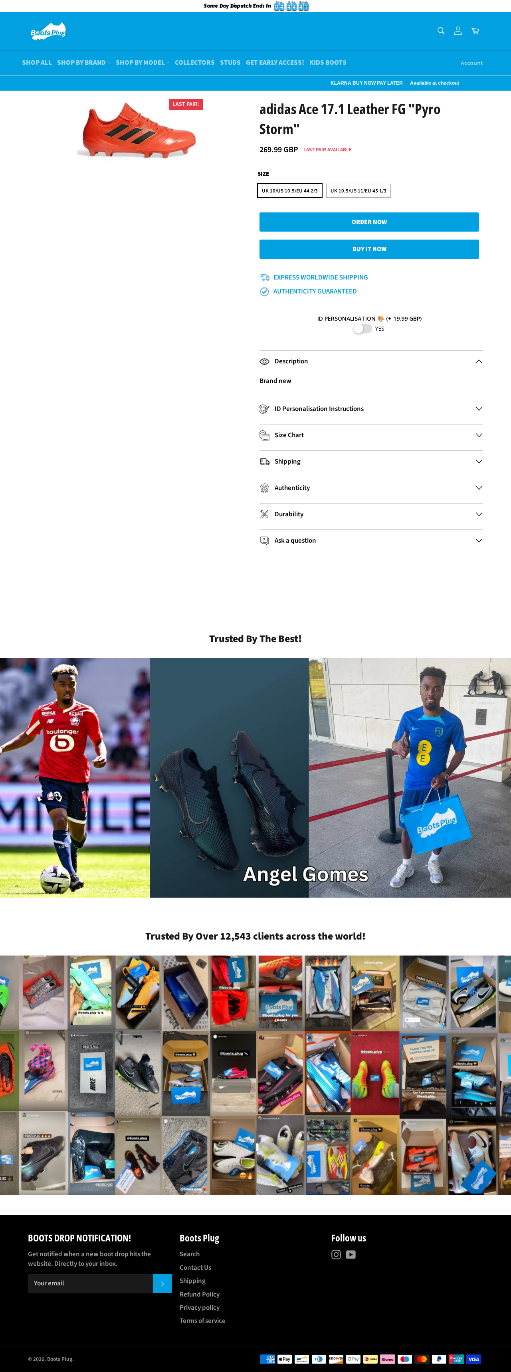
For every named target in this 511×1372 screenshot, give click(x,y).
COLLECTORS (195, 62)
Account (472, 63)
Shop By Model (141, 62)
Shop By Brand (82, 62)
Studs (230, 62)
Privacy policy (200, 1308)
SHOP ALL (37, 62)
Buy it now (369, 249)
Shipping (193, 1281)
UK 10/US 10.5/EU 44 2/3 (290, 190)
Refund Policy (200, 1294)
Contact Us (195, 1268)
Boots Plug (59, 1359)
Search (190, 1254)
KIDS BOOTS (328, 62)
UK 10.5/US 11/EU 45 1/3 (358, 190)
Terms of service (203, 1321)
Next (4, 83)
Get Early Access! (275, 62)
